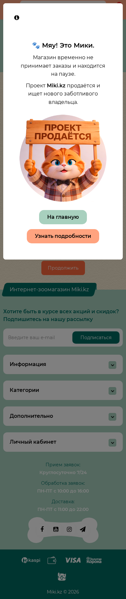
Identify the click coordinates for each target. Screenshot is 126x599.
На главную (63, 217)
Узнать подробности (63, 236)
